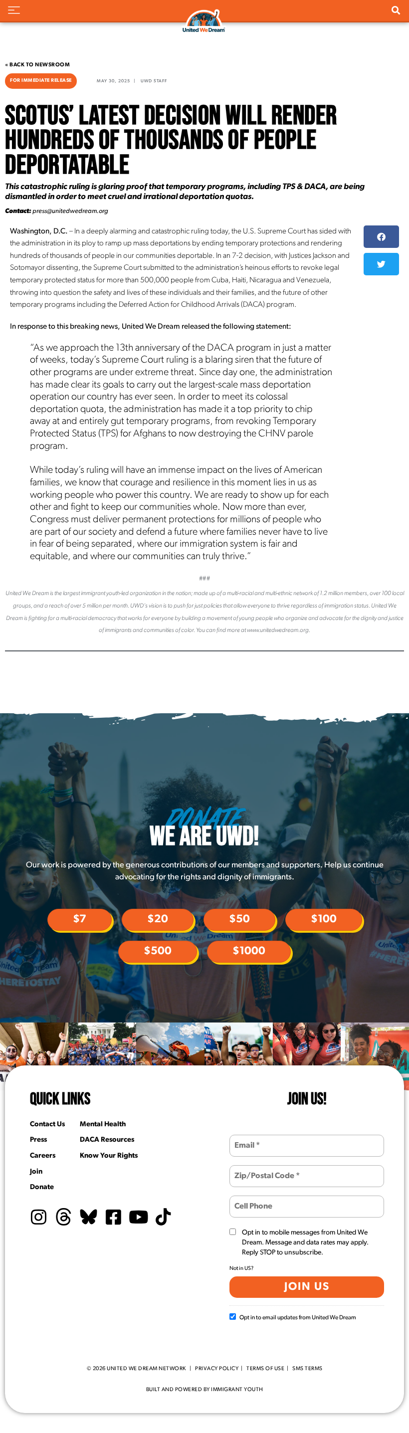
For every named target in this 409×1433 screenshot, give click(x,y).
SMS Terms (307, 1369)
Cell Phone (252, 1200)
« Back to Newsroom (37, 65)
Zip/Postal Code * (262, 1170)
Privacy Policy (216, 1369)
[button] (381, 236)
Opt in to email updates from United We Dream (297, 1318)
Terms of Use (265, 1369)
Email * (245, 1139)
